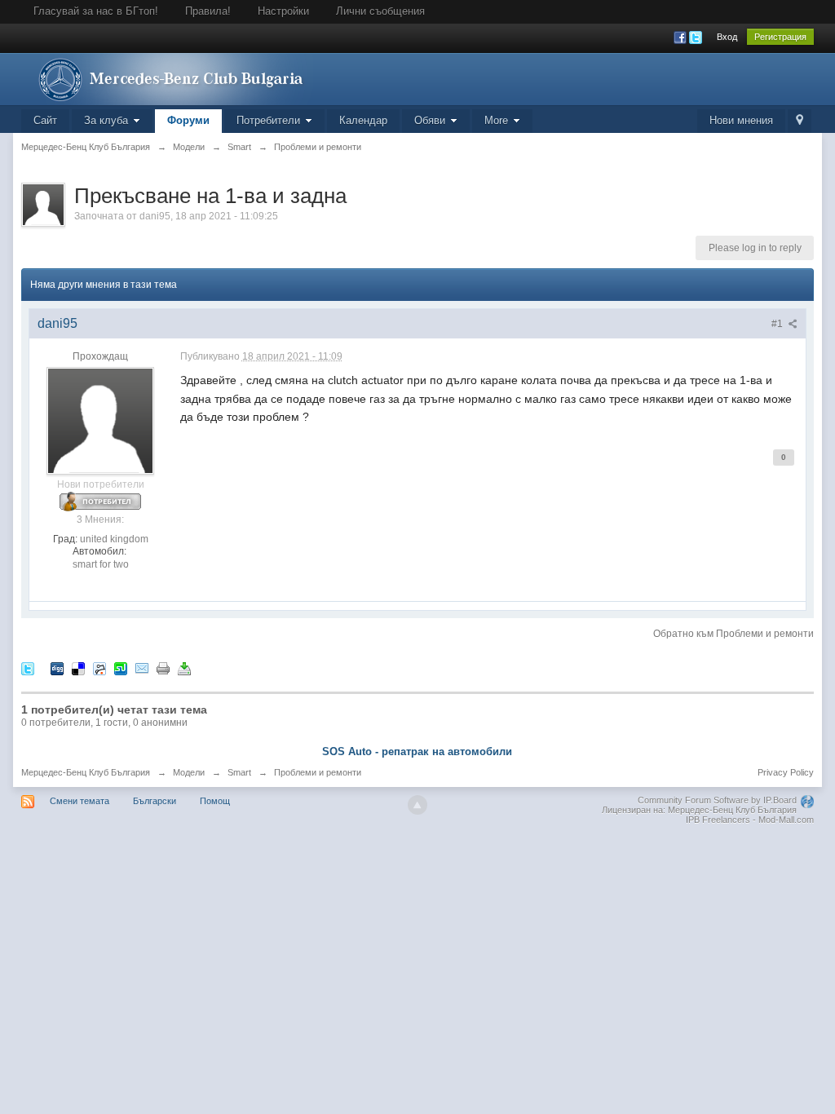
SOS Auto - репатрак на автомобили (417, 751)
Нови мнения (741, 120)
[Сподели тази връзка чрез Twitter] (27, 668)
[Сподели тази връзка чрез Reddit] (99, 668)
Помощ (215, 801)
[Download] (184, 668)
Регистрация (780, 37)
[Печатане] (163, 668)
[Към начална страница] (167, 78)
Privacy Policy (786, 772)
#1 (778, 323)
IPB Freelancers (718, 819)
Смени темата (79, 801)
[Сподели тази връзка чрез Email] (141, 668)
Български (154, 801)
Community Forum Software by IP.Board (717, 800)
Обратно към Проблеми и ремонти (733, 633)
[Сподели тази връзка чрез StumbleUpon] (120, 668)
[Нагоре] (417, 805)
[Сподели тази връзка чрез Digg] (57, 668)
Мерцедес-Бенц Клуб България (85, 772)
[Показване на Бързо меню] (799, 121)
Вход (727, 37)
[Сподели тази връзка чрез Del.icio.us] (78, 668)
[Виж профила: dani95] (100, 421)
